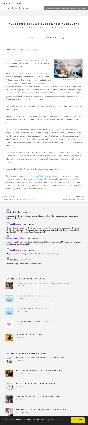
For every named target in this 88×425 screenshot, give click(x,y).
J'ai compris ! (78, 420)
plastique (21, 49)
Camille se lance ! (14, 3)
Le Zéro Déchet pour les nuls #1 (33, 296)
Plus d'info (58, 419)
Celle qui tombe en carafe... (31, 335)
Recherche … (76, 3)
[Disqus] (44, 236)
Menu (84, 3)
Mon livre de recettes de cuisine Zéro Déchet (40, 358)
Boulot (35, 49)
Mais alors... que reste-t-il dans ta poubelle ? (41, 409)
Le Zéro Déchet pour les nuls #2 (33, 309)
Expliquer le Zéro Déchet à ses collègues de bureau (44, 283)
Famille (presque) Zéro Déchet (47, 176)
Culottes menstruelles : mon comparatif (38, 396)
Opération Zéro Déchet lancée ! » (73, 199)
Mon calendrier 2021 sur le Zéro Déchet (37, 383)
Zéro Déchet (51, 37)
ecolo (28, 49)
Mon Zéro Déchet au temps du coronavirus (38, 371)
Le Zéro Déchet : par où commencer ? (35, 322)
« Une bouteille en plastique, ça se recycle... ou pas (19, 199)
